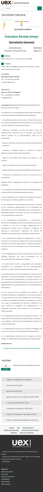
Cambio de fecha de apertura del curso (26, 365)
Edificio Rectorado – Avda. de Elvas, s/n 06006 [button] (16, 59)
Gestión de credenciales (11, 430)
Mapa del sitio (5, 481)
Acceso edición (6, 484)
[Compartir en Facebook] (3, 352)
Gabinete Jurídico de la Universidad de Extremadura (22, 348)
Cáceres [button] (8, 64)
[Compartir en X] (6, 352)
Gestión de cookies (7, 472)
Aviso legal (4, 474)
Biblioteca (14, 433)
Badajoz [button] (8, 56)
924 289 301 (6, 461)
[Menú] (39, 8)
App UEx (11, 428)
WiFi (18, 428)
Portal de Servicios (28, 428)
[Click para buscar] (33, 8)
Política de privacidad (7, 477)
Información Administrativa (30, 430)
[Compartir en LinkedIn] (10, 352)
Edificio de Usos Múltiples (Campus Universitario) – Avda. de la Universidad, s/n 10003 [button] (20, 68)
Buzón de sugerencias (27, 433)
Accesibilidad (5, 479)
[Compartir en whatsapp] (13, 352)
